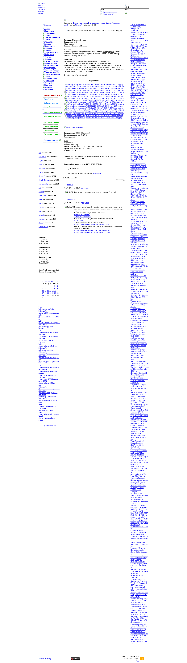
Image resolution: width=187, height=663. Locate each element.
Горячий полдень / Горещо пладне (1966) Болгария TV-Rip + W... (139, 235)
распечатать (97, 173)
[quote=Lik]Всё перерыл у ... (49, 358)
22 (55, 293)
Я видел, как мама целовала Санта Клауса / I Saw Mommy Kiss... (139, 456)
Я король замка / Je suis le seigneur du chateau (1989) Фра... (139, 346)
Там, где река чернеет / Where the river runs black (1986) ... (139, 334)
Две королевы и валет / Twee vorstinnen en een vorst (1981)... (139, 217)
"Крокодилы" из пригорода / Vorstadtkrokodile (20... (139, 577)
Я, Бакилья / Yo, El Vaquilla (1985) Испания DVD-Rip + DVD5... (139, 495)
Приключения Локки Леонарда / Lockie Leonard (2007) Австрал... (138, 489)
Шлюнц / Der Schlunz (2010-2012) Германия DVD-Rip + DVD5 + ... (139, 507)
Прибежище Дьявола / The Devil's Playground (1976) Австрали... (139, 583)
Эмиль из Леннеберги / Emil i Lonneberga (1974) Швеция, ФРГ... (139, 291)
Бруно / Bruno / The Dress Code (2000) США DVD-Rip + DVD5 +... (139, 513)
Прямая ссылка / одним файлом (99, 23)
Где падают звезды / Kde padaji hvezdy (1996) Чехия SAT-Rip (139, 112)
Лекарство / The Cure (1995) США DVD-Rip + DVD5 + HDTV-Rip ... (139, 277)
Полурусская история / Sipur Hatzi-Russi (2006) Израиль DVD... (139, 571)
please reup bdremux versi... (48, 397)
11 (45, 291)
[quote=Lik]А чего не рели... (49, 313)
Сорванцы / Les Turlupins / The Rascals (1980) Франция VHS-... (139, 106)
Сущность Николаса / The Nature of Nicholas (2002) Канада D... (139, 451)
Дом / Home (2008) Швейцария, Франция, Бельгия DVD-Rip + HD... (139, 469)
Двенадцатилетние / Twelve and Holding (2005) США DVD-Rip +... (139, 204)
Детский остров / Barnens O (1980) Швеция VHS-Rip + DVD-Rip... (138, 53)
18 (45, 293)
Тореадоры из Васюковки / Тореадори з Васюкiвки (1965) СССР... (139, 304)
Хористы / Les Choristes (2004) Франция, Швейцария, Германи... (139, 418)
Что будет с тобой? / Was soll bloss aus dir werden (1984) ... (139, 369)
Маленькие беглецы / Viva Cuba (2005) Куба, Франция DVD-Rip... (139, 606)
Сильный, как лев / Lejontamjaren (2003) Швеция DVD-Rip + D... (139, 241)
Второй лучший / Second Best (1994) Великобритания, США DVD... (139, 150)
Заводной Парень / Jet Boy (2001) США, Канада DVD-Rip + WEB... (139, 158)
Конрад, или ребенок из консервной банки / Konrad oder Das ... (139, 482)
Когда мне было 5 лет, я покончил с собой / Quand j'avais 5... (139, 406)
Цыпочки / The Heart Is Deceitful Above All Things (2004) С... (139, 375)
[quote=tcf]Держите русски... (49, 354)
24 (43, 295)
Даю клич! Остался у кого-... (49, 389)
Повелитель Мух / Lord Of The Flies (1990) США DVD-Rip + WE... (139, 618)
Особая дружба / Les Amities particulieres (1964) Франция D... (138, 83)
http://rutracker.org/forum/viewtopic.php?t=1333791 (92, 224)
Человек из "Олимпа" (82, 215)
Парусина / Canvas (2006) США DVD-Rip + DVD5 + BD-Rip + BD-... (139, 197)
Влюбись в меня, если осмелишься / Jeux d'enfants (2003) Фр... (139, 423)
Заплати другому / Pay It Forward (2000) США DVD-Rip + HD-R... (139, 600)
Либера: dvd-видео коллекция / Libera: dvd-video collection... (139, 40)
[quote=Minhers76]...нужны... (49, 332)
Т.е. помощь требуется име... (49, 336)
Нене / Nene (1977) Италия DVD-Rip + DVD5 (138, 357)
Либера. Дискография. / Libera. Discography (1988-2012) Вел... (139, 34)
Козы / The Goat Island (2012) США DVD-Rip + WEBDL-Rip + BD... (139, 46)
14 (53, 291)
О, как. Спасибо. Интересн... (49, 323)
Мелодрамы (83, 23)
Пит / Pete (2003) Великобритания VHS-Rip (139, 641)
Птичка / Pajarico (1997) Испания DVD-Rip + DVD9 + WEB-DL (139, 328)
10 (43, 291)
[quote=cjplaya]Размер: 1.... (48, 406)
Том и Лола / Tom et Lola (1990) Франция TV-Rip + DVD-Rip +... (139, 165)
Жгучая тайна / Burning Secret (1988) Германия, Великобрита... (139, 246)
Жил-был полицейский (82, 217)
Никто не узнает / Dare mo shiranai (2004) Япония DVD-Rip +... (139, 394)
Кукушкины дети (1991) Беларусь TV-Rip (139, 222)
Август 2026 (49, 281)
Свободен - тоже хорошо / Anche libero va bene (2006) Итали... (139, 532)
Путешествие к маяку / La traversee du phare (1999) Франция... (139, 258)
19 (48, 293)
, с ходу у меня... (46, 350)
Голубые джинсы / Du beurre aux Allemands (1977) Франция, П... (139, 211)
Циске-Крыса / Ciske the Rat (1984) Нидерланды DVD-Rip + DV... (139, 316)
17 (43, 293)
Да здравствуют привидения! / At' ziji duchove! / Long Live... (139, 624)
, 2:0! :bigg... (46, 410)
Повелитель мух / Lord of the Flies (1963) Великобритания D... (139, 71)
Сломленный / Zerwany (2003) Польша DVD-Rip (139, 297)
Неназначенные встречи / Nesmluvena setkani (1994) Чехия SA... (139, 60)
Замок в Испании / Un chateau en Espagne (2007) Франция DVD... (139, 118)
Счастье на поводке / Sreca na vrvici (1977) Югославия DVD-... (138, 630)
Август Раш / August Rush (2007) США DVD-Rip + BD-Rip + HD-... (138, 387)
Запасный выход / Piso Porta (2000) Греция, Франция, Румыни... (139, 476)
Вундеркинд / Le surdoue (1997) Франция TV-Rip (139, 501)
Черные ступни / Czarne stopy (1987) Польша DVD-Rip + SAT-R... (139, 190)
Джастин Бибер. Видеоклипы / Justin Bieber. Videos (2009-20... (138, 436)
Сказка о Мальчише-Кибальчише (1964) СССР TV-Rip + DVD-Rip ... (139, 228)
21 (53, 293)
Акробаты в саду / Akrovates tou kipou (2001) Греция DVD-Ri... (139, 264)
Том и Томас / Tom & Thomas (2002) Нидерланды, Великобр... (138, 27)
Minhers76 (78, 25)
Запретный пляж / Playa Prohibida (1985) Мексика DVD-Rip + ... (139, 135)
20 (50, 293)
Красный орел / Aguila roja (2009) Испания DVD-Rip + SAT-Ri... (139, 429)
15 (55, 291)
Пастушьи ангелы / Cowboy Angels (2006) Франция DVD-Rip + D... (139, 564)
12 (48, 291)
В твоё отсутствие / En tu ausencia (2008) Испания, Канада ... (139, 178)
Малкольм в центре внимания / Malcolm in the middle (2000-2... (139, 351)
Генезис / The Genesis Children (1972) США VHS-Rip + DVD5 (138, 400)
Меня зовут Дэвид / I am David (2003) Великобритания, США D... (139, 526)
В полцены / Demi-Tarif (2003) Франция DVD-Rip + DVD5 (139, 595)
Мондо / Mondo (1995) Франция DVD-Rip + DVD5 (139, 184)
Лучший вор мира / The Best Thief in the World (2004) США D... (139, 635)
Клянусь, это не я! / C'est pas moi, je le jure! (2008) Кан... (139, 538)
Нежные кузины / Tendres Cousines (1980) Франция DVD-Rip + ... (139, 130)
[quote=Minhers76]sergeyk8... (49, 371)
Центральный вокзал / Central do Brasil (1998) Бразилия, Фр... (139, 65)
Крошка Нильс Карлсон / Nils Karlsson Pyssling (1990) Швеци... (139, 558)
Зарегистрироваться (110, 12)
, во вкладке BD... (46, 309)
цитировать (85, 188)
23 (58, 293)
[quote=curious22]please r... (48, 393)
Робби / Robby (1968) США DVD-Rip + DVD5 (138, 95)
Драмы (75, 23)
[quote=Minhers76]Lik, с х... (48, 346)
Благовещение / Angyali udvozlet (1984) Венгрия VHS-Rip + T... (139, 124)
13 (50, 291)
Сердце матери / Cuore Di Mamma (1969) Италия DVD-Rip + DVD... (139, 142)
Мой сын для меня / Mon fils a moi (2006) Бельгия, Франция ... (138, 340)
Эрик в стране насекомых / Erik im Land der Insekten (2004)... (138, 271)
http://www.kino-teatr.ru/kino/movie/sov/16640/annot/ (92, 230)
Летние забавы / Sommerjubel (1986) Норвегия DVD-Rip (138, 77)
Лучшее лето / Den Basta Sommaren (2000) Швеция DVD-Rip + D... (139, 412)
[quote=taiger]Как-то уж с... (48, 375)
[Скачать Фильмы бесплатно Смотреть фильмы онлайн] (41, 13)
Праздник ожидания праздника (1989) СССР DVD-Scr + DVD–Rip (139, 363)
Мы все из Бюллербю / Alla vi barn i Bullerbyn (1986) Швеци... (139, 589)
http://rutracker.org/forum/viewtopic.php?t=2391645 (92, 232)
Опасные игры (79, 220)
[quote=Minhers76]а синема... (49, 414)
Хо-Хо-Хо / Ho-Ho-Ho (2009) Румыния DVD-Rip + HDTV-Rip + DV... (139, 252)
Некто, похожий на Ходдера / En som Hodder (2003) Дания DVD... (138, 284)
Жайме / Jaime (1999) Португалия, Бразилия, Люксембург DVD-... (139, 612)
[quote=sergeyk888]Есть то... (49, 379)
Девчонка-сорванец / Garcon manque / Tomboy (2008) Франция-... (139, 462)
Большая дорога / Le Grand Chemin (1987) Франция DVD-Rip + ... (139, 311)
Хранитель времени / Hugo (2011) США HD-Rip (139, 544)
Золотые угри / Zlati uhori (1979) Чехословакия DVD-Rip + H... (139, 171)
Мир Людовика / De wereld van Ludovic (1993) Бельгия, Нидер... (139, 100)
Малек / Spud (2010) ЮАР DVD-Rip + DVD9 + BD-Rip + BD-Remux (139, 519)
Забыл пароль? (108, 14)
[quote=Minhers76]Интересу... (49, 367)
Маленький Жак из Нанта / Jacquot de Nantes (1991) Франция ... (139, 551)
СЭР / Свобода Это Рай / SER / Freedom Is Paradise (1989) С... (139, 322)
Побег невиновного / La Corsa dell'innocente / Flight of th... (139, 381)
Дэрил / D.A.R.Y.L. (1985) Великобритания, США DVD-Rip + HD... (139, 89)
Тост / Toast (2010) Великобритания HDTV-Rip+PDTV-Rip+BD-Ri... (137, 444)
